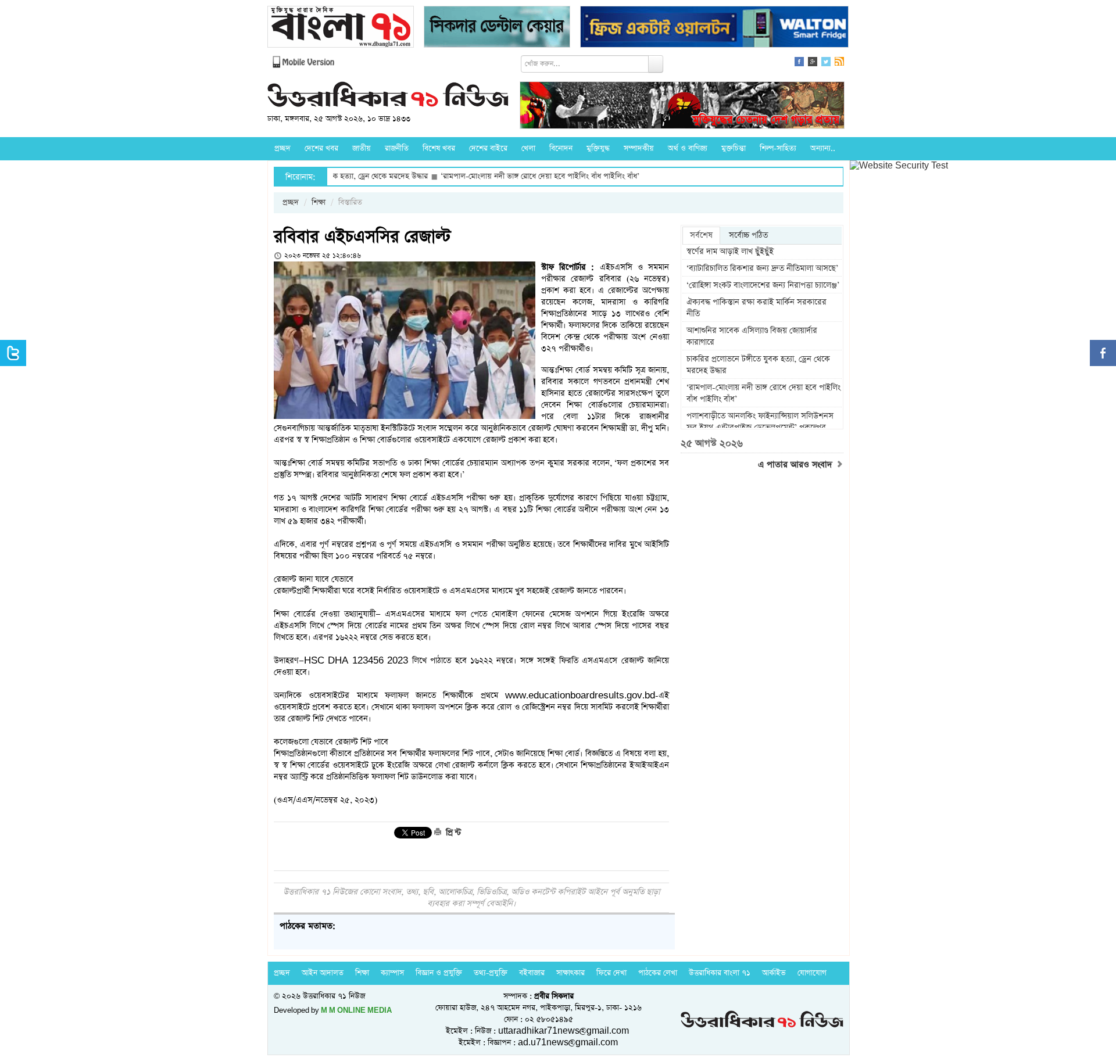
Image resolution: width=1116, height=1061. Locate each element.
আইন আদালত (323, 972)
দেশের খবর (321, 148)
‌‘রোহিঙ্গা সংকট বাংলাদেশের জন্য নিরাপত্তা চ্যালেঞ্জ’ (762, 285)
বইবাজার (532, 972)
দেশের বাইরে (488, 148)
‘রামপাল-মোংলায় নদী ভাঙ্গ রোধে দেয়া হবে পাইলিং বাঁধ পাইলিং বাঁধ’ (501, 176)
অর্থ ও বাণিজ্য (687, 148)
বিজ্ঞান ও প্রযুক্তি (439, 972)
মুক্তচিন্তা (733, 148)
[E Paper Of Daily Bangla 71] (340, 28)
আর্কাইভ (774, 972)
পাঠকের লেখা (657, 972)
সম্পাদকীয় (639, 148)
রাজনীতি (397, 148)
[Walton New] (714, 28)
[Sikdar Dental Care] (497, 28)
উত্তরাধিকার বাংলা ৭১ (719, 972)
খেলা (528, 148)
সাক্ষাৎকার (570, 972)
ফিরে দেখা (611, 972)
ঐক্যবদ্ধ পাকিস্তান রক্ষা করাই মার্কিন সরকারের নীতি (756, 308)
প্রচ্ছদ (282, 148)
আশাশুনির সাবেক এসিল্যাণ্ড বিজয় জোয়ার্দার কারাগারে (751, 336)
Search (655, 64)
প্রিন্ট (452, 832)
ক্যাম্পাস (392, 972)
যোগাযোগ (812, 972)
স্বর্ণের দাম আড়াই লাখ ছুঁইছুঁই (730, 251)
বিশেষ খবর (439, 148)
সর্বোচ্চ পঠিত (748, 235)
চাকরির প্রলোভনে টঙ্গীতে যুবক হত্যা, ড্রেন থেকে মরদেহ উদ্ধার (758, 365)
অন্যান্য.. (822, 148)
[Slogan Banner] (682, 106)
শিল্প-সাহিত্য (778, 148)
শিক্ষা (319, 202)
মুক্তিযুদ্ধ (598, 148)
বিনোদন (561, 148)
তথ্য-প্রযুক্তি (490, 972)
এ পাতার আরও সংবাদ (796, 465)
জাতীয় (361, 148)
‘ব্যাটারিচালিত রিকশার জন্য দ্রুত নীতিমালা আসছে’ (762, 268)
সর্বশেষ (701, 235)
